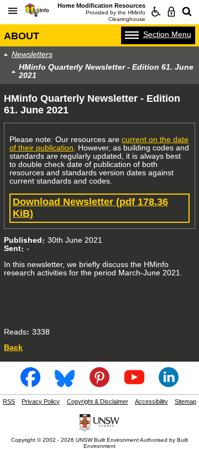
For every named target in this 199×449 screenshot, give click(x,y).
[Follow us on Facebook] (30, 383)
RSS (9, 401)
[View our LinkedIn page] (169, 383)
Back (13, 347)
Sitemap (185, 401)
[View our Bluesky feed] (65, 383)
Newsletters (32, 54)
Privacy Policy (41, 401)
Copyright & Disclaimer (97, 401)
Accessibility (151, 401)
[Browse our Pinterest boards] (99, 383)
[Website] (187, 12)
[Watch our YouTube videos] (134, 383)
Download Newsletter (90, 207)
